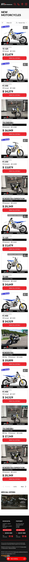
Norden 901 (7, 353)
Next (22, 486)
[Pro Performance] (6, 4)
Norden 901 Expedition (13, 199)
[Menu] (26, 4)
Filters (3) (9, 22)
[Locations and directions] (22, 4)
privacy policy (23, 546)
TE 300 (5, 277)
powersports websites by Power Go (21, 551)
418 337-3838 (21, 533)
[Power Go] (14, 556)
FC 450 (5, 316)
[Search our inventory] (14, 4)
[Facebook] (10, 536)
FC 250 (5, 162)
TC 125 (5, 49)
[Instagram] (12, 536)
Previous (7, 486)
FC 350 (5, 86)
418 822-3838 (8, 533)
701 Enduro (7, 123)
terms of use (5, 548)
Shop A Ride (9, 553)
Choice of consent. (12, 548)
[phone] (18, 4)
